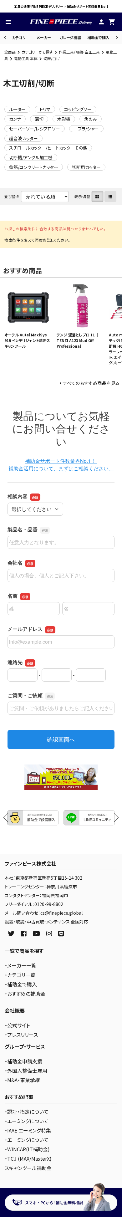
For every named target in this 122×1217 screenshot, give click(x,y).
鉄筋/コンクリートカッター (33, 167)
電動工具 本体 (26, 58)
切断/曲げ (51, 58)
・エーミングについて (26, 1121)
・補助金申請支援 (23, 1061)
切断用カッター (86, 167)
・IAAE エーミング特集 (28, 1130)
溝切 (39, 119)
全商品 (10, 51)
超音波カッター (23, 138)
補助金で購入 (98, 37)
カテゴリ (19, 37)
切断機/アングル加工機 (31, 157)
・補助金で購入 (21, 984)
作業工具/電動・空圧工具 (79, 51)
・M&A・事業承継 (22, 1080)
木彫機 (63, 119)
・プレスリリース (21, 1034)
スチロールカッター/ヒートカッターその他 (48, 148)
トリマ (44, 109)
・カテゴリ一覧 (20, 975)
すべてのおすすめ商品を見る (91, 383)
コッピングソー (78, 109)
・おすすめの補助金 (25, 993)
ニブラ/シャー (86, 128)
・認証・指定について (26, 1111)
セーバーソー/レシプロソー (34, 128)
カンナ (15, 119)
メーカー (44, 37)
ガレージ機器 (70, 37)
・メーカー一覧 (20, 965)
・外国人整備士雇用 (26, 1070)
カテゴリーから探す (37, 51)
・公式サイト (17, 1025)
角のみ (90, 119)
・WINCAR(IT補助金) (27, 1149)
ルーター (17, 109)
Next (116, 37)
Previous (6, 37)
